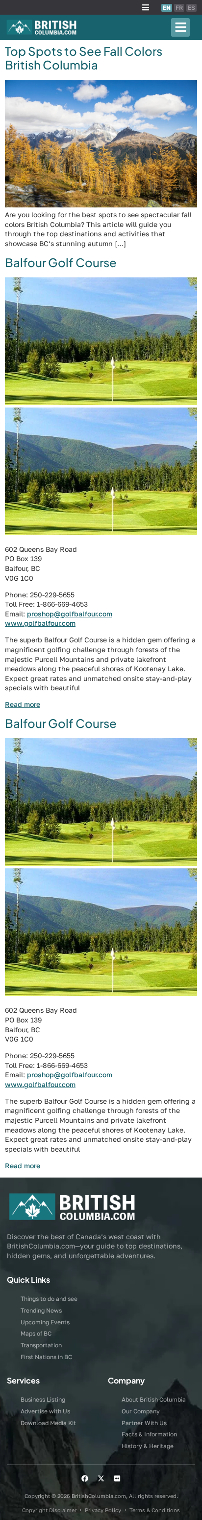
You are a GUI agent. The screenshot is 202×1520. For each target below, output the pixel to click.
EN (167, 7)
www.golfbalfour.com (40, 623)
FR (179, 7)
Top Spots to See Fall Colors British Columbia (83, 58)
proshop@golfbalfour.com (69, 614)
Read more (22, 704)
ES (191, 7)
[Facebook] (85, 1478)
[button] (146, 7)
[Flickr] (117, 1478)
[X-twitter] (101, 1478)
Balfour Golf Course (61, 262)
